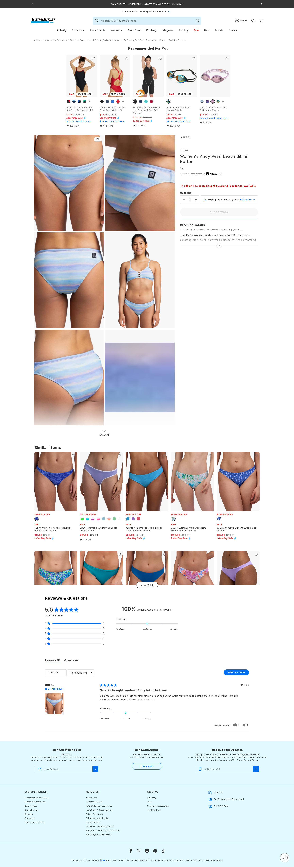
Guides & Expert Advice (35, 802)
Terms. (255, 760)
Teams (233, 30)
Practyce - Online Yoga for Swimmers (103, 830)
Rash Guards (97, 30)
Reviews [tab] (52, 660)
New (207, 30)
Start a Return (30, 810)
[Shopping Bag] (261, 21)
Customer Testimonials (158, 806)
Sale (196, 30)
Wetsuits (116, 30)
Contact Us (29, 818)
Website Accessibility (34, 822)
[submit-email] (95, 769)
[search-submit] (97, 21)
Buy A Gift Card (221, 806)
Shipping (28, 814)
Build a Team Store (94, 814)
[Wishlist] (253, 21)
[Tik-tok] (163, 851)
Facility (183, 30)
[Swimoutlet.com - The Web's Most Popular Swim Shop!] (43, 20)
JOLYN (184, 150)
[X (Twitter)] (139, 851)
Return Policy (30, 806)
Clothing (151, 30)
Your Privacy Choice (115, 860)
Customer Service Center (36, 798)
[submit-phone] (256, 769)
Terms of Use (77, 860)
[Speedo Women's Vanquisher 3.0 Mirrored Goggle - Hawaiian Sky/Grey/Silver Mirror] (215, 76)
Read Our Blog (154, 810)
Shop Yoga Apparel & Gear (98, 834)
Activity (61, 30)
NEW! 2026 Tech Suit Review (99, 806)
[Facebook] (131, 851)
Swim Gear (134, 30)
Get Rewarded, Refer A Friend (229, 799)
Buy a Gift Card (93, 822)
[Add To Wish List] (98, 139)
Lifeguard (168, 30)
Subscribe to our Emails (97, 818)
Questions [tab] (71, 660)
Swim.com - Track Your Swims (100, 826)
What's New (91, 798)
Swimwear (78, 30)
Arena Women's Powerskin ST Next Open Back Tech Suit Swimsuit (147, 110)
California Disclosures (160, 860)
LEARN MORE (147, 766)
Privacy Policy (243, 760)
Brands (219, 30)
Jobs (149, 802)
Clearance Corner (94, 802)
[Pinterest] (155, 851)
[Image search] (197, 21)
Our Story (151, 798)
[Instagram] (147, 851)
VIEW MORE (147, 585)
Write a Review (238, 673)
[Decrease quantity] (183, 200)
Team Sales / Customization (99, 810)
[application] (285, 858)
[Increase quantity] (195, 200)
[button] (185, 137)
